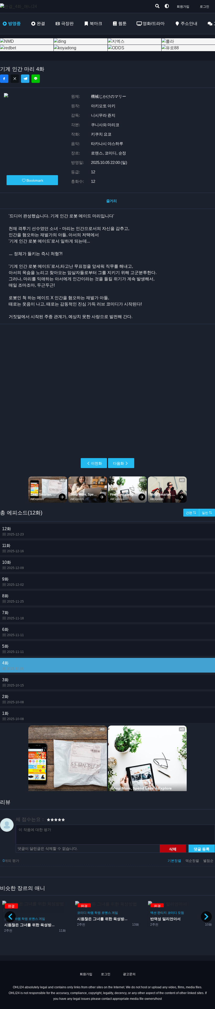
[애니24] (21, 6)
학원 (25, 919)
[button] (206, 916)
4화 (13, 665)
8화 (13, 598)
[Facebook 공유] (4, 78)
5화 (13, 649)
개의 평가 (11, 861)
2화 (13, 699)
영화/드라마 (154, 23)
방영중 (14, 23)
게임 (42, 919)
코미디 (82, 913)
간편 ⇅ (191, 513)
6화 (13, 632)
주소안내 (189, 23)
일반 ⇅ (207, 513)
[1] (48, 820)
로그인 (204, 6)
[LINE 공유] (35, 78)
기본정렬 (175, 861)
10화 (13, 565)
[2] (50, 820)
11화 (13, 548)
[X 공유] (14, 78)
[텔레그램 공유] (25, 78)
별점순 (208, 861)
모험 (181, 913)
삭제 (172, 848)
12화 (13, 531)
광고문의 (129, 974)
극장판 (67, 23)
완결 (41, 23)
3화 (13, 682)
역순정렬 (192, 861)
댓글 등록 (201, 848)
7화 (13, 615)
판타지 (162, 913)
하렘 (17, 919)
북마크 (96, 23)
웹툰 (122, 23)
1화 (13, 716)
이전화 (96, 463)
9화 (13, 582)
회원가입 (183, 6)
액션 (153, 913)
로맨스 (33, 919)
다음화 (118, 463)
